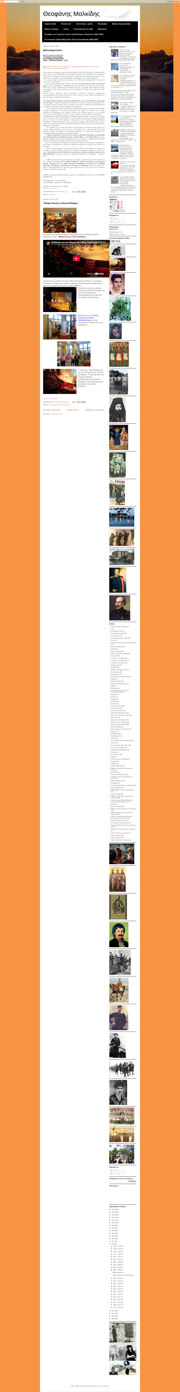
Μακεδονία (102, 29)
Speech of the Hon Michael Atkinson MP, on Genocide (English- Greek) (123, 91)
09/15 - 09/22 (117, 1259)
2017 (113, 1233)
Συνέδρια (113, 752)
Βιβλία (113, 649)
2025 (113, 1212)
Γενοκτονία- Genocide (117, 663)
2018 (113, 1230)
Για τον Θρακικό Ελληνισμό (127, 116)
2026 (113, 1209)
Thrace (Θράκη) (115, 835)
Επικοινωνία (66, 24)
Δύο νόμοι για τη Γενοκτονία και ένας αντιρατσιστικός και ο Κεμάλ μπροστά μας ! (125, 147)
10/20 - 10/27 (117, 1257)
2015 (113, 1238)
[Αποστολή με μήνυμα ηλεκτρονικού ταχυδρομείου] (77, 192)
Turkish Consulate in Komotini (120, 840)
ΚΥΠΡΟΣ (114, 701)
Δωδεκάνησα (115, 665)
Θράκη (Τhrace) (115, 681)
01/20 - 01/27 (117, 1305)
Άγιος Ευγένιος (115, 636)
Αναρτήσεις (115, 219)
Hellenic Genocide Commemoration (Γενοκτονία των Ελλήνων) (121, 817)
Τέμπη (113, 757)
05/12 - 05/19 (117, 1283)
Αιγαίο (66, 29)
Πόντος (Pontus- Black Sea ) (119, 745)
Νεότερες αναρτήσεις (51, 410)
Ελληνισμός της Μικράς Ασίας (120, 676)
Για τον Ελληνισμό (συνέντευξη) (125, 64)
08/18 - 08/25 (117, 1265)
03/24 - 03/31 (117, 1291)
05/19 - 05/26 (117, 1281)
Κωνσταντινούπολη (117, 710)
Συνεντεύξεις (115, 754)
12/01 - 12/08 (117, 1251)
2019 (113, 1228)
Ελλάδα (113, 667)
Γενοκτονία (114, 656)
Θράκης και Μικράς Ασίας (119, 683)
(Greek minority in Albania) (119, 626)
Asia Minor (114, 772)
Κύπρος (113, 703)
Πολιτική (113, 738)
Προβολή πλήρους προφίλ (117, 234)
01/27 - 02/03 (117, 1302)
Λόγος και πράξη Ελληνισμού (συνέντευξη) (127, 50)
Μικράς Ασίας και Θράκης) (119, 722)
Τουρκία (113, 761)
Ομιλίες (113, 731)
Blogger (106, 1386)
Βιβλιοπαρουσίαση (52, 50)
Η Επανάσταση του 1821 (83, 29)
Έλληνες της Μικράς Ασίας (119, 670)
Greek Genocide (116, 794)
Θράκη (113, 679)
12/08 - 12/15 (117, 1249)
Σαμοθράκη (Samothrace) (118, 750)
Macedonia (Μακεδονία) (118, 820)
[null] (74, 64)
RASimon (96, 1386)
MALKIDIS (114, 229)
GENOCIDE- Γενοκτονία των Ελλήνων (122, 790)
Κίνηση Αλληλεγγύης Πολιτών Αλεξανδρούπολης (120, 691)
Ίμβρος (113, 686)
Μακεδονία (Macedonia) (118, 713)
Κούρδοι (113, 699)
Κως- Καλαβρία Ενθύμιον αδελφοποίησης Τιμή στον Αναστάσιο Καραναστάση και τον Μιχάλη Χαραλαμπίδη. (127, 180)
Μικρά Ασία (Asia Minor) (118, 720)
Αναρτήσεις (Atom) (57, 414)
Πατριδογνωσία (115, 736)
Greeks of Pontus (116, 806)
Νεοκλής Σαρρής (116, 727)
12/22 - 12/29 (117, 1246)
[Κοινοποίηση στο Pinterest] (85, 192)
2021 (113, 1223)
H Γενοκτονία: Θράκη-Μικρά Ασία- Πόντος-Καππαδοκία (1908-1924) (71, 39)
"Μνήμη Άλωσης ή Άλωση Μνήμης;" (61, 203)
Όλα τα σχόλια (116, 222)
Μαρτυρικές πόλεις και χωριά (120, 715)
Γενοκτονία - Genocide (118, 658)
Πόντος (113, 743)
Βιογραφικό (102, 24)
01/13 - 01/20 (117, 1307)
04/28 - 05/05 (117, 1286)
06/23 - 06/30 (117, 1267)
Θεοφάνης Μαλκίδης (71, 13)
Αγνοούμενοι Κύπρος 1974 (119, 638)
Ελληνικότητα (115, 672)
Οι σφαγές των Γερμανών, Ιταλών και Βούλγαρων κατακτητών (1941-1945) (74, 34)
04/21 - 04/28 (117, 1289)
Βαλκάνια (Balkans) (117, 646)
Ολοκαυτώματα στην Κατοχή (119, 729)
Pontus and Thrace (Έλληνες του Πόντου (123, 829)
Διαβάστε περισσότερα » (50, 188)
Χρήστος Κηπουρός (117, 766)
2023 (113, 1217)
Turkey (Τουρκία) (116, 837)
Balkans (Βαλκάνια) (117, 781)
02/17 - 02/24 (117, 1299)
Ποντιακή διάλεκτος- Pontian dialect (121, 740)
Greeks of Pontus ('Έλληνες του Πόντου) (123, 809)
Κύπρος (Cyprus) (116, 706)
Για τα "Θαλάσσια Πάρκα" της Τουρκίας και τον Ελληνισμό (127, 77)
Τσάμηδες (114, 763)
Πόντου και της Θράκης (118, 747)
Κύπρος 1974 (115, 708)
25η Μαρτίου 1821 (116, 631)
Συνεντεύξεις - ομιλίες (84, 24)
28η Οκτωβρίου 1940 (117, 633)
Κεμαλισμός (114, 688)
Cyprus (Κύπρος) (116, 787)
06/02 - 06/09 (117, 1270)
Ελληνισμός (52, 194)
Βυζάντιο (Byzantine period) (119, 653)
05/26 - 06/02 (117, 1278)
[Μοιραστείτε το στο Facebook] (83, 192)
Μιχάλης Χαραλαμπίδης (121, 24)
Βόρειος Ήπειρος (51, 29)
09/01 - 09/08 (117, 1262)
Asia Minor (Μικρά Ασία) (118, 774)
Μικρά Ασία (114, 717)
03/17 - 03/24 (117, 1294)
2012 (113, 1311)
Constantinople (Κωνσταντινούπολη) (59, 405)
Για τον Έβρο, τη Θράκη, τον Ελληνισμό (126, 103)
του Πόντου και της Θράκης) (119, 759)
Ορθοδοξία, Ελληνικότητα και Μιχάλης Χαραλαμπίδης (127, 130)
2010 (113, 1316)
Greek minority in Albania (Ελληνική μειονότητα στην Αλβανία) (121, 801)
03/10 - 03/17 (117, 1297)
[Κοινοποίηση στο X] (81, 192)
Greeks (113, 804)
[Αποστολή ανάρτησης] (73, 191)
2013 (113, 1244)
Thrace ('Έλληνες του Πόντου (120, 833)
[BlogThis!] (79, 192)
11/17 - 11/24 (117, 1254)
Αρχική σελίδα (50, 24)
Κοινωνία (114, 694)
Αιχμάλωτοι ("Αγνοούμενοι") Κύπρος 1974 (123, 642)
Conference (114, 783)
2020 (113, 1225)
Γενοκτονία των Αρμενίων (118, 660)
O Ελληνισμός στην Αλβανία (119, 823)
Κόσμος (113, 697)
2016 (113, 1236)
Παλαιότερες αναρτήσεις (95, 410)
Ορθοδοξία (114, 733)
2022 (113, 1220)
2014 (113, 1241)
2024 (113, 1215)
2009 (113, 1319)
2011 (113, 1313)
